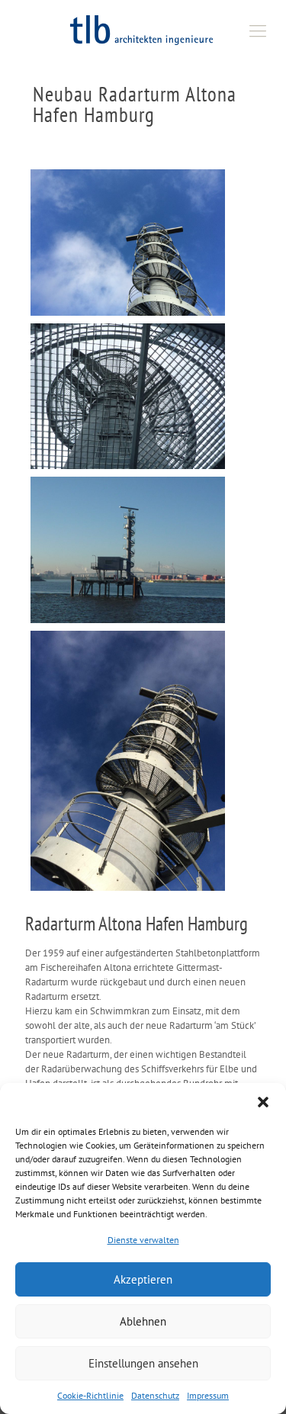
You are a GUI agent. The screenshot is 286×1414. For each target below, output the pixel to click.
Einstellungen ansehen (143, 1363)
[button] (263, 1102)
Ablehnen (143, 1321)
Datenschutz (155, 1395)
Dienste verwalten (143, 1239)
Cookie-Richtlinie (90, 1395)
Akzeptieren (143, 1279)
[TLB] (143, 30)
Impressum (208, 1395)
